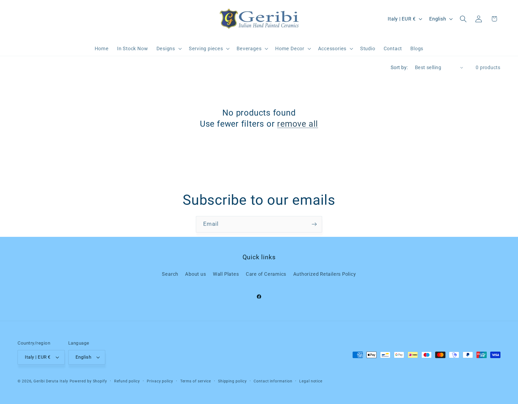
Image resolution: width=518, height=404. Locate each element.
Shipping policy (232, 381)
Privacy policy (160, 381)
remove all (297, 124)
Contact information (273, 381)
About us (195, 274)
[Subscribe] (314, 224)
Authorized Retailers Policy (324, 274)
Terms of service (195, 381)
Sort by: (399, 67)
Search (170, 274)
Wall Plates (226, 274)
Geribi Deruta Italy (50, 381)
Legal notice (310, 381)
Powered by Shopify (88, 381)
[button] (168, 48)
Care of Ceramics (266, 274)
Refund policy (127, 381)
